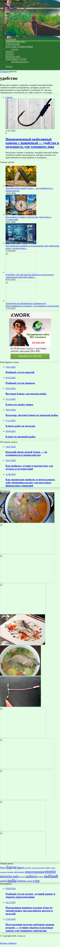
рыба (16, 876)
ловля (47, 868)
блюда (11, 867)
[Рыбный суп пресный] (23, 830)
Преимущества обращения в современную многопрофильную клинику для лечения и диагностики (32, 304)
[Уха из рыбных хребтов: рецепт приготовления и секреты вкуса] (27, 522)
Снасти (14, 49)
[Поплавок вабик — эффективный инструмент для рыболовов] (20, 706)
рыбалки (22, 876)
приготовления (35, 871)
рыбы (12, 880)
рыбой (3, 880)
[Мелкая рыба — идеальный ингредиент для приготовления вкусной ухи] (20, 675)
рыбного (32, 876)
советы (29, 881)
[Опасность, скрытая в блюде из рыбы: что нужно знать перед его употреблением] (23, 613)
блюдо (20, 867)
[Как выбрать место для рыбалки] (23, 737)
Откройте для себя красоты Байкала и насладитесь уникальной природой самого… (30, 275)
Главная (4, 71)
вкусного (28, 868)
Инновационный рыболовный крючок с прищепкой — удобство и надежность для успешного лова (32, 142)
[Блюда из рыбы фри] (27, 799)
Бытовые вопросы (19, 62)
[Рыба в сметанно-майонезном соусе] (23, 861)
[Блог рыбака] (16, 27)
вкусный (41, 868)
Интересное (13, 57)
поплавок (10, 872)
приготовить (19, 872)
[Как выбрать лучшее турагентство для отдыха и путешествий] (21, 214)
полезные (3, 872)
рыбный (51, 876)
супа (36, 880)
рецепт (50, 871)
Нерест (10, 52)
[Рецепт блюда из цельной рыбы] (27, 582)
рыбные (41, 877)
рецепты (6, 876)
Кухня (9, 54)
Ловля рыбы (13, 44)
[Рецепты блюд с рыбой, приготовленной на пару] (22, 644)
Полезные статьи (16, 59)
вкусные (34, 868)
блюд (2, 867)
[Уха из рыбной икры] (27, 768)
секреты (21, 880)
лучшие (52, 868)
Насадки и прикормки (19, 47)
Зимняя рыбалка (16, 42)
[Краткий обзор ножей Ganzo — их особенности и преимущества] (21, 186)
